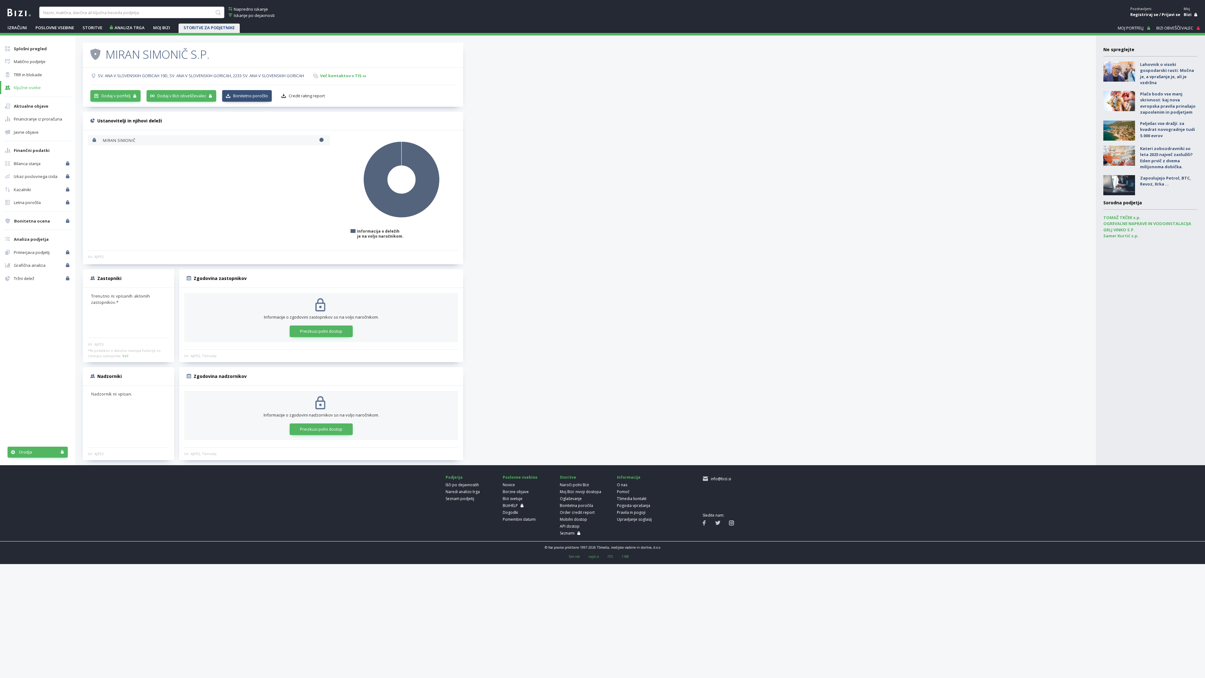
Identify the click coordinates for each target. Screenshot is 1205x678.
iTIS (610, 556)
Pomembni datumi (519, 519)
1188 (625, 556)
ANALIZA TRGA (130, 27)
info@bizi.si (720, 479)
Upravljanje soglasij (634, 519)
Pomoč (623, 491)
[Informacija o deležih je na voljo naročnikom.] (95, 140)
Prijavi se (1171, 14)
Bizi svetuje (512, 498)
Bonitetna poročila (576, 505)
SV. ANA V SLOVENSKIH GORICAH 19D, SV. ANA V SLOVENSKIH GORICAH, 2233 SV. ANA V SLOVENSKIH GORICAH (201, 75)
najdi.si (593, 556)
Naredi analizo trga (463, 491)
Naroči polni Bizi (574, 484)
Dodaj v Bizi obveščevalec (181, 96)
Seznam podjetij (460, 498)
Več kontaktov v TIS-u (343, 75)
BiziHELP (510, 505)
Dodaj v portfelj (116, 96)
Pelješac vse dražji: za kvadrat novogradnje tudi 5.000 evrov (1167, 129)
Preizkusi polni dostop (321, 331)
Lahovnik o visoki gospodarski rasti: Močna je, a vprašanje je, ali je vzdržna (1167, 74)
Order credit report (577, 512)
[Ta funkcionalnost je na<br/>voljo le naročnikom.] (68, 163)
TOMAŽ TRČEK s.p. (1122, 217)
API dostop (570, 526)
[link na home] (19, 12)
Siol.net (574, 556)
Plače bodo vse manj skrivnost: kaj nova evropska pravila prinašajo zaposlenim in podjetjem (1168, 103)
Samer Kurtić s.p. (1121, 236)
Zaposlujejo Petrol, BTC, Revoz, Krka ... (1165, 181)
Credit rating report (307, 96)
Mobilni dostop (573, 519)
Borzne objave (516, 491)
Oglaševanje (571, 498)
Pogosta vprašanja (633, 505)
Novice (509, 484)
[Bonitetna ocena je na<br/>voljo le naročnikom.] (68, 221)
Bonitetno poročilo (250, 96)
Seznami (567, 533)
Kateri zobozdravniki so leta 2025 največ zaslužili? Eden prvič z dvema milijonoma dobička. (1166, 158)
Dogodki (510, 512)
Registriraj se (1144, 14)
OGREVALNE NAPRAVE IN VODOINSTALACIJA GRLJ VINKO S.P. (1147, 227)
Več (125, 355)
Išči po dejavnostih (462, 484)
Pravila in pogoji (631, 512)
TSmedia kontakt (631, 498)
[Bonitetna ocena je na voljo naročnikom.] (95, 54)
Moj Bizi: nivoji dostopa (580, 491)
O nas (622, 484)
